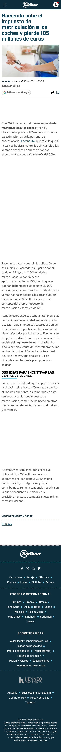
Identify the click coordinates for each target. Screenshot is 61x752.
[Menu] (4, 4)
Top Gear (30, 702)
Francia (30, 601)
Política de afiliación (29, 655)
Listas (23, 582)
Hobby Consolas (39, 697)
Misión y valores (18, 660)
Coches (11, 582)
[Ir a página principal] (30, 5)
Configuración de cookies (30, 665)
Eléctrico (44, 577)
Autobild (12, 692)
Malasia (19, 611)
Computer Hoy (17, 697)
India (27, 606)
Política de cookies (18, 650)
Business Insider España (36, 692)
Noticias (7, 524)
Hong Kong (12, 606)
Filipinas (16, 601)
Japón (48, 606)
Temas (50, 582)
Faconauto (28, 141)
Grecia (43, 601)
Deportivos (15, 577)
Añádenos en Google (18, 92)
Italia (37, 606)
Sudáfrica (46, 616)
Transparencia (42, 650)
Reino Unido (14, 616)
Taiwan (30, 621)
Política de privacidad (29, 645)
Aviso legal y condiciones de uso (29, 640)
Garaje (6, 81)
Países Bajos (35, 611)
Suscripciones (40, 660)
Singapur (30, 616)
